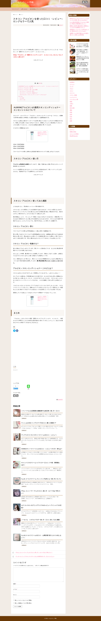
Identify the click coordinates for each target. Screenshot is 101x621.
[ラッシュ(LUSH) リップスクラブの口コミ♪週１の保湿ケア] (17, 425)
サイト (15, 594)
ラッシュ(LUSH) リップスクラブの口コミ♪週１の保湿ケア (38, 423)
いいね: (22, 99)
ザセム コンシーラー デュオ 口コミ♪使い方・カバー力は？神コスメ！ (34, 552)
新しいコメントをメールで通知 (23, 600)
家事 (71, 105)
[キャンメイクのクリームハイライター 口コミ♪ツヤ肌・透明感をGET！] (17, 464)
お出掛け (72, 82)
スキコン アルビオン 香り (27, 91)
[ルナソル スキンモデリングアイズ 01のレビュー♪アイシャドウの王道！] (17, 507)
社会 (71, 116)
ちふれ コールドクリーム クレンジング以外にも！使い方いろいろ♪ (41, 479)
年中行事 (72, 108)
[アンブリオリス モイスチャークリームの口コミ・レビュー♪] (17, 437)
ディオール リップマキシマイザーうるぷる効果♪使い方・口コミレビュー (35, 556)
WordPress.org (74, 136)
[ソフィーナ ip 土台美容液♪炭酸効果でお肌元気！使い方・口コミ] (17, 413)
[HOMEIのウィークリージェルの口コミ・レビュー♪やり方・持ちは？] (17, 451)
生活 (71, 114)
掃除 (71, 110)
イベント (72, 84)
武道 (71, 112)
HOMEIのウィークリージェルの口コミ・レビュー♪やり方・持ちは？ (41, 449)
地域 (71, 101)
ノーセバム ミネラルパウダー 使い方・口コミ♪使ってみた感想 (40, 519)
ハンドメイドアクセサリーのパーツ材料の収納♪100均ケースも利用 (82, 45)
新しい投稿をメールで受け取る (23, 603)
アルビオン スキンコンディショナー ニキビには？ (33, 94)
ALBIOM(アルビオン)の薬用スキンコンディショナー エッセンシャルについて (38, 86)
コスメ (61, 25)
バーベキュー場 (74, 99)
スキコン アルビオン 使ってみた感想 (27, 89)
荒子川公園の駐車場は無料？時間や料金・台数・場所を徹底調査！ (82, 64)
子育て (71, 103)
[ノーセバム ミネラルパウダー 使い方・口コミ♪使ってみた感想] (17, 521)
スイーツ (72, 93)
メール (15, 589)
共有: (22, 98)
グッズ (71, 86)
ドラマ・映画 (73, 95)
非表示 (40, 83)
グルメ (71, 88)
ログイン (72, 129)
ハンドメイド (73, 97)
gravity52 (60, 399)
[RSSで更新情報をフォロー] (86, 2)
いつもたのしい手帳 (23, 2)
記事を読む (24, 418)
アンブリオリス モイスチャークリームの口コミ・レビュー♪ (39, 435)
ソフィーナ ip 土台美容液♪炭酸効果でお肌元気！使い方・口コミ (40, 411)
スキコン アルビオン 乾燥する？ (29, 93)
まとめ (20, 96)
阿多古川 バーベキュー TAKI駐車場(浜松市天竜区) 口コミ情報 (82, 58)
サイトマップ (15, 9)
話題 (71, 120)
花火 (71, 118)
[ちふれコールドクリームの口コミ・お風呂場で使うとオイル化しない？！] (17, 537)
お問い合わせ (24, 9)
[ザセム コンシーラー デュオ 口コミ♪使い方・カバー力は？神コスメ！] (17, 493)
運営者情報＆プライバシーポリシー (38, 9)
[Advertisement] (38, 37)
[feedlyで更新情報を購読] (83, 2)
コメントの (74, 134)
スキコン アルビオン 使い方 (25, 88)
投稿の (73, 131)
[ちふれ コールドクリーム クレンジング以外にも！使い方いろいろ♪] (17, 481)
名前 (14, 583)
